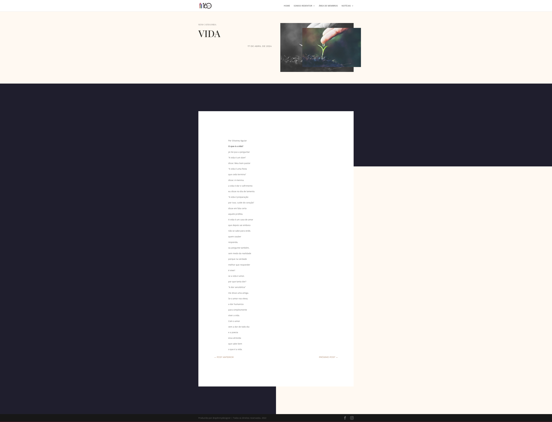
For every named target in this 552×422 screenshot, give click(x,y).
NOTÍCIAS (346, 6)
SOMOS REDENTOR (303, 6)
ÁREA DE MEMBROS (328, 6)
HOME (287, 6)
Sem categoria (207, 24)
